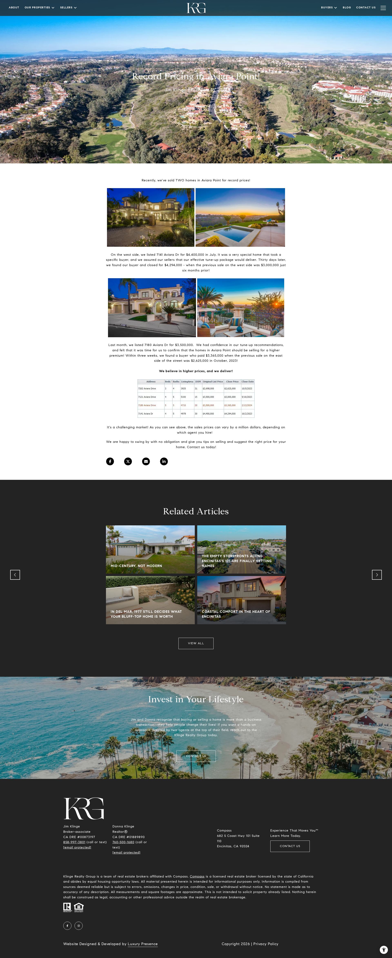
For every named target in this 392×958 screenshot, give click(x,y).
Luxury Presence (143, 944)
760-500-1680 (123, 842)
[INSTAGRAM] (79, 926)
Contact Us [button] (196, 756)
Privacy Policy (265, 944)
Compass (197, 876)
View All (196, 643)
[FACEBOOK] (67, 926)
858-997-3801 (74, 842)
